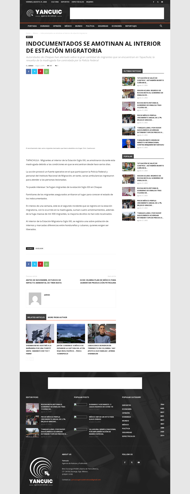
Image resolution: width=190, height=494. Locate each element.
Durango (45, 26)
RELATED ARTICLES (36, 317)
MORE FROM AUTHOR (57, 317)
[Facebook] (153, 2)
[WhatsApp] (46, 71)
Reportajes (131, 26)
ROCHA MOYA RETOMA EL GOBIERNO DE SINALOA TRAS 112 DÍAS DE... (149, 105)
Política (90, 26)
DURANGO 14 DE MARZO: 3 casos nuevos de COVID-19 (101, 405)
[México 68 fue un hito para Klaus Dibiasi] (80, 420)
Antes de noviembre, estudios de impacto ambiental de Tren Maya (44, 281)
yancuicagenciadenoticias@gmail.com (86, 479)
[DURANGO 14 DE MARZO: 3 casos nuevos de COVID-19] (80, 407)
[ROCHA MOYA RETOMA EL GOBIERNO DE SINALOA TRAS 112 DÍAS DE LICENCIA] (128, 106)
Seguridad (103, 26)
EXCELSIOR (39, 248)
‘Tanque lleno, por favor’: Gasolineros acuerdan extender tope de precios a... (150, 130)
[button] (161, 26)
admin (30, 66)
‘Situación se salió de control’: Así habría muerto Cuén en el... (150, 80)
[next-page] (31, 358)
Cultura (55, 2)
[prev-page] (27, 358)
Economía (117, 26)
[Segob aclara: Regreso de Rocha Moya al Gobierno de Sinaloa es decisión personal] (128, 93)
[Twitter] (158, 2)
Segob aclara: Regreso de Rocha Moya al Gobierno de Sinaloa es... (150, 92)
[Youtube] (162, 2)
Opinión (57, 26)
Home (28, 33)
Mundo (78, 26)
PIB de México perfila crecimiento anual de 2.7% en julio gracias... (149, 117)
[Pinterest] (40, 71)
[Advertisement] (117, 13)
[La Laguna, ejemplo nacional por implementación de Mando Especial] (80, 432)
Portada (32, 26)
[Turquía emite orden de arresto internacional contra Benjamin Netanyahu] (128, 143)
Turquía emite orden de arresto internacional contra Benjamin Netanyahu (150, 142)
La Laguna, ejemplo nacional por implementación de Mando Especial (102, 431)
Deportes (65, 2)
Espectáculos (78, 2)
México (68, 26)
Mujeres (89, 2)
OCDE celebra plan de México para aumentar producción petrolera (98, 281)
